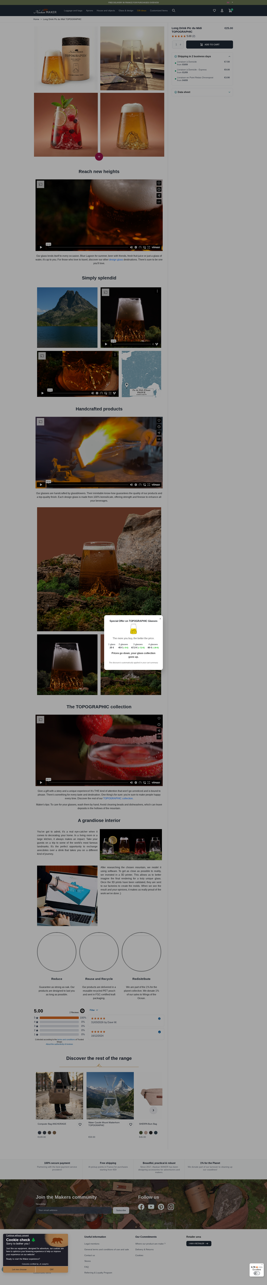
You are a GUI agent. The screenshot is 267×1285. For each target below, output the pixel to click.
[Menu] (262, 1265)
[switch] (257, 1273)
